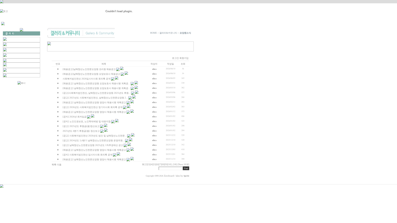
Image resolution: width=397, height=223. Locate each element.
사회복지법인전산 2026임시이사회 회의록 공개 (86, 78)
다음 (59, 164)
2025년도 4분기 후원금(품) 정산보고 (81, 131)
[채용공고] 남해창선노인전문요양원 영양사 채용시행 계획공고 (94, 102)
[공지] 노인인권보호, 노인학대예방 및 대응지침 (87, 121)
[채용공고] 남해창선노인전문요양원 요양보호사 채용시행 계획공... (96, 83)
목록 (54, 164)
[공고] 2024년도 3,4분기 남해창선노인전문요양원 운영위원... (93, 140)
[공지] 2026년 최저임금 (74, 116)
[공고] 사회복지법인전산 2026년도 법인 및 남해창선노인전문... (95, 135)
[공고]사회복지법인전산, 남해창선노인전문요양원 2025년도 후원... (96, 93)
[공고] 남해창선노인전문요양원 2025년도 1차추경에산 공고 (93, 145)
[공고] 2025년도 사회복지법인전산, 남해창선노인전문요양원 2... (95, 97)
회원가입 (184, 58)
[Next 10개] (183, 164)
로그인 (175, 58)
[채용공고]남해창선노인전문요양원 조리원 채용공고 (89, 69)
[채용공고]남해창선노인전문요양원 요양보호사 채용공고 (91, 74)
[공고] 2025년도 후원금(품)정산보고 (81, 126)
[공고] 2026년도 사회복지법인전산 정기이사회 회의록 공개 (92, 107)
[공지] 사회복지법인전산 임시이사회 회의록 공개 (87, 154)
